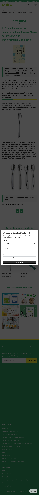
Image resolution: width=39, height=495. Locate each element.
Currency (5, 255)
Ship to (5, 240)
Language (5, 248)
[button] (19, 243)
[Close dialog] (37, 231)
